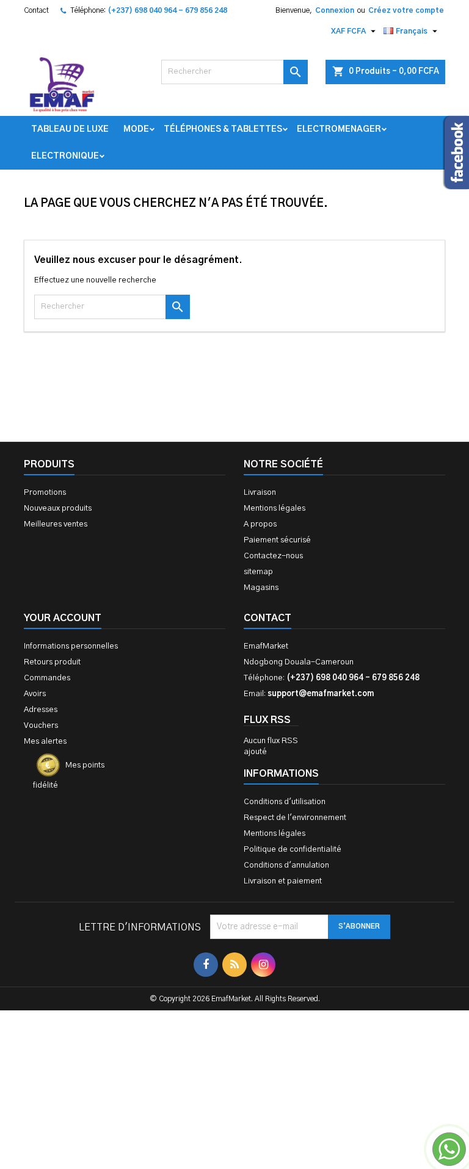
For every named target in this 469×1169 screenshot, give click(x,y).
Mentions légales (274, 509)
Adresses (40, 710)
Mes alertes (45, 742)
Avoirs (35, 694)
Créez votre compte (406, 10)
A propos (260, 524)
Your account (62, 618)
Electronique (65, 156)
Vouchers (41, 726)
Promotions (45, 493)
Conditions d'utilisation (284, 802)
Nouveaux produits (58, 509)
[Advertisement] (234, 1033)
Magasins (261, 588)
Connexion (334, 10)
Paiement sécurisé (277, 540)
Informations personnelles (71, 646)
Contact (36, 10)
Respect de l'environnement (295, 818)
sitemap (258, 572)
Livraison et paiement (283, 881)
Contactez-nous (273, 556)
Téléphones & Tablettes (223, 129)
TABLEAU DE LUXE (70, 129)
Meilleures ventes (55, 524)
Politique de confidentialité (292, 850)
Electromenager (339, 129)
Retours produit (52, 662)
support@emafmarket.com (320, 694)
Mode (136, 129)
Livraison (260, 493)
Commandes (47, 678)
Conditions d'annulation (286, 865)
